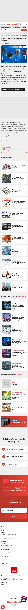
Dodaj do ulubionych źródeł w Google (12, 89)
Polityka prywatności (6, 545)
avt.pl (2, 584)
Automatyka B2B (5, 552)
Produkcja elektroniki (6, 27)
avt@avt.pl (4, 582)
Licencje (3, 543)
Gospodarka (19, 30)
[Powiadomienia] (3, 607)
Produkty (12, 30)
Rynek (2, 30)
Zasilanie (24, 27)
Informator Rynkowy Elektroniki (9, 534)
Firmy (6, 30)
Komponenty (18, 27)
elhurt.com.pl (4, 140)
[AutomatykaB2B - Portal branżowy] (14, 601)
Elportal (3, 554)
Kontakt (3, 530)
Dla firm (24, 30)
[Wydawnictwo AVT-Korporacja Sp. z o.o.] (14, 570)
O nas (2, 532)
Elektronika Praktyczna (7, 557)
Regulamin (3, 541)
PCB (13, 27)
